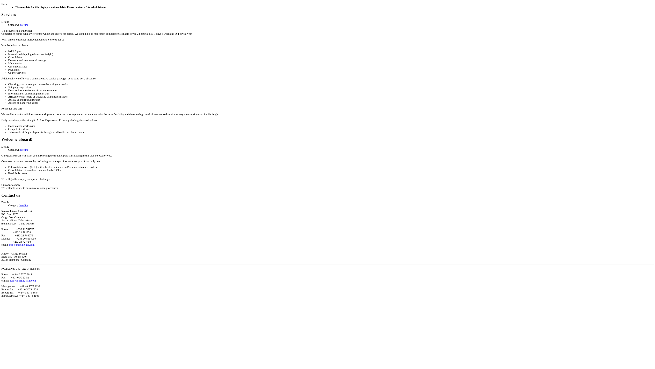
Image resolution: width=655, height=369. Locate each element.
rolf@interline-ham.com (23, 280)
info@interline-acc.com (21, 244)
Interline (23, 24)
